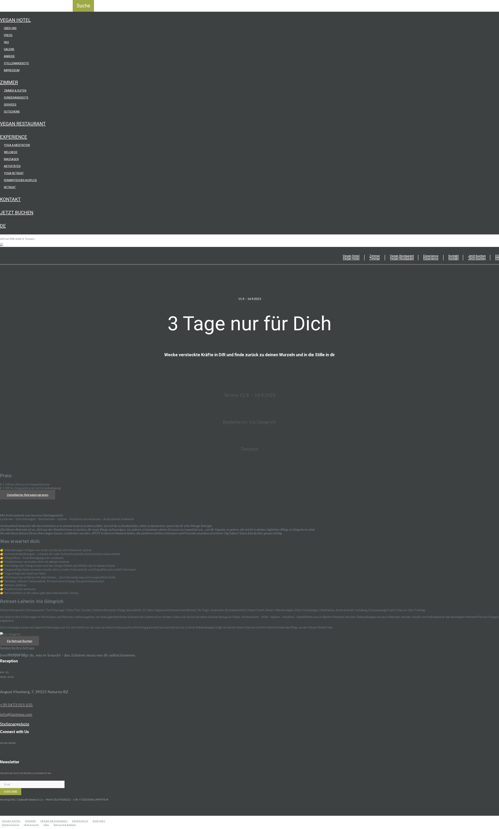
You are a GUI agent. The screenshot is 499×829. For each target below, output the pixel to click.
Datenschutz (10, 824)
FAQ (6, 42)
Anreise (9, 56)
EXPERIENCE (80, 821)
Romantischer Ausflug (20, 180)
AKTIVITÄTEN (12, 166)
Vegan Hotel (15, 20)
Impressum (11, 70)
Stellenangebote (16, 63)
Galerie (9, 49)
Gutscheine (12, 111)
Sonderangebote (16, 97)
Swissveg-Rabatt (65, 824)
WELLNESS (10, 152)
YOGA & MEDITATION (17, 145)
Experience (13, 137)
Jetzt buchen (16, 212)
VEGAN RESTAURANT (54, 821)
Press (8, 35)
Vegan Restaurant (23, 123)
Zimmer (9, 82)
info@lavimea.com (16, 714)
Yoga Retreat (14, 173)
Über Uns (10, 28)
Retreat (10, 187)
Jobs (46, 824)
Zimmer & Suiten (15, 90)
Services (10, 104)
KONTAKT (99, 821)
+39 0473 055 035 (16, 704)
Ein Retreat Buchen (19, 641)
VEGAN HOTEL (11, 821)
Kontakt (10, 199)
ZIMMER (30, 821)
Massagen (11, 159)
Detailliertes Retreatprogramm (27, 495)
